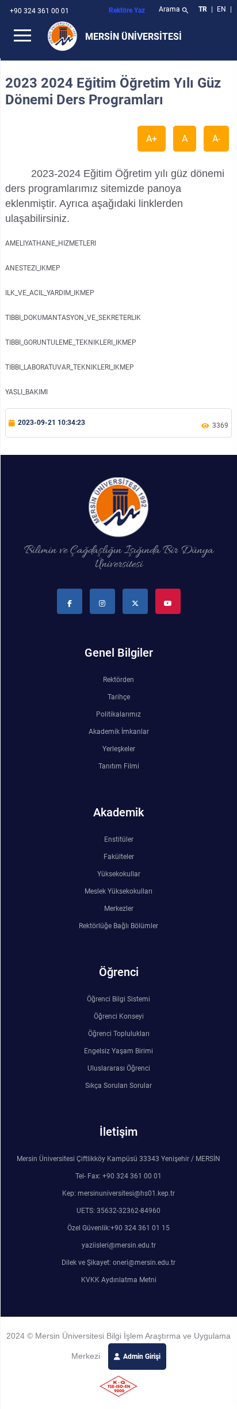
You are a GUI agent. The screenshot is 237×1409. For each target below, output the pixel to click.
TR (202, 9)
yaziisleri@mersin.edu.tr (119, 1245)
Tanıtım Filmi (118, 766)
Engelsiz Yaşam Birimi (118, 1051)
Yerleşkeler (118, 749)
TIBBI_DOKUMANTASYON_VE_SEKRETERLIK (73, 318)
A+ (151, 138)
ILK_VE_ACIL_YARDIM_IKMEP (49, 293)
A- (216, 138)
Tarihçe (119, 697)
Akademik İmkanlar (119, 732)
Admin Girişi (141, 1357)
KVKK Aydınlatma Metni (118, 1280)
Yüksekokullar (118, 874)
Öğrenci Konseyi (119, 1016)
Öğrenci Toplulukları (119, 1034)
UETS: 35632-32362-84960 (118, 1211)
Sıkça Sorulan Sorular (118, 1086)
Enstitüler (118, 839)
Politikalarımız (118, 714)
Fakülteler (119, 857)
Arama (174, 10)
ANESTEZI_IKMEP (32, 268)
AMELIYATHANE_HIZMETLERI (50, 243)
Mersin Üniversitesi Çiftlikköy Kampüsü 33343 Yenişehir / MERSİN (118, 1159)
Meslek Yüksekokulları (118, 891)
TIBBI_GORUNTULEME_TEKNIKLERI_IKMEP (70, 342)
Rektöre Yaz (127, 10)
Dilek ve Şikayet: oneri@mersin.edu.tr (118, 1263)
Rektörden (118, 680)
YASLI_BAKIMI (26, 392)
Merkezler (118, 909)
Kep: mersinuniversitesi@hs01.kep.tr (118, 1193)
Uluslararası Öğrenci (118, 1068)
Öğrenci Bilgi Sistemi (118, 999)
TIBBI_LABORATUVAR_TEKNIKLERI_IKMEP (69, 367)
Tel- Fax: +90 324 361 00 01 (118, 1176)
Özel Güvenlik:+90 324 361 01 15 (118, 1228)
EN (222, 9)
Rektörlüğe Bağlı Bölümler (118, 926)
